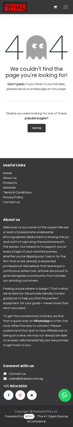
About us (10, 178)
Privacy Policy (13, 197)
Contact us (11, 202)
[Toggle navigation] (65, 7)
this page (59, 89)
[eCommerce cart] (55, 7)
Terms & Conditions (17, 192)
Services (9, 187)
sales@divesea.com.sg (26, 378)
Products (10, 182)
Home (36, 128)
